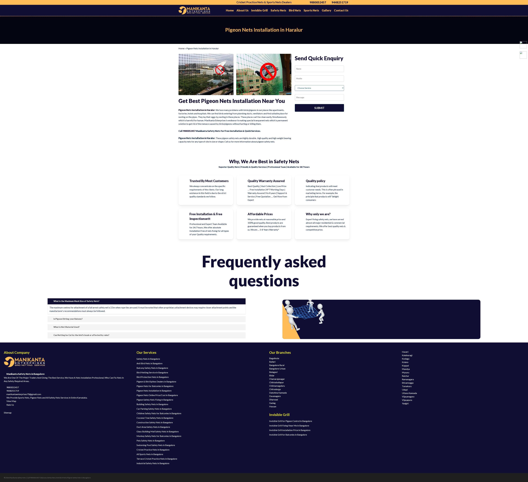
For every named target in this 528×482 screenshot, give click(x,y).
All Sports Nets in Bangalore (150, 454)
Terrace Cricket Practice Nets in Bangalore (157, 458)
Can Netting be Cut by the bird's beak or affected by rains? (81, 335)
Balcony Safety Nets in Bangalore (152, 368)
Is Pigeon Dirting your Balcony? (68, 319)
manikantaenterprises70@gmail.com (23, 394)
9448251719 (12, 390)
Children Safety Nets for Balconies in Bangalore (159, 413)
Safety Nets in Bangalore (148, 358)
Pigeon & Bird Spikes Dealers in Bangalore (156, 381)
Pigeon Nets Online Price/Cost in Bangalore (157, 395)
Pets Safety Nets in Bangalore (151, 440)
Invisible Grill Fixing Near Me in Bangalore (289, 425)
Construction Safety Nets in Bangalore (155, 422)
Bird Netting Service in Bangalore (152, 372)
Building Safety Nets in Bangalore (152, 404)
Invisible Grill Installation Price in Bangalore (289, 430)
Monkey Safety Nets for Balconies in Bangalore (159, 436)
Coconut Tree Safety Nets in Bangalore (155, 418)
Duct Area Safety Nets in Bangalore (153, 427)
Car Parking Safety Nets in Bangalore (154, 408)
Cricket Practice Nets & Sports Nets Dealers (264, 2)
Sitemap (8, 412)
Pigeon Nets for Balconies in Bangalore (155, 386)
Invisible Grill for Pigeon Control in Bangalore (290, 421)
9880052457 (189, 131)
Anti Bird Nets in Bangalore (149, 363)
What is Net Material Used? (66, 327)
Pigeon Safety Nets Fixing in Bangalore (155, 399)
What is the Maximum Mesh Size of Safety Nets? (76, 301)
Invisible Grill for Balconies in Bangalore (288, 434)
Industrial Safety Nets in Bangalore (153, 463)
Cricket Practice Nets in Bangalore (153, 449)
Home (181, 48)
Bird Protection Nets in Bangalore (153, 377)
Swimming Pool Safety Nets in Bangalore (156, 445)
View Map (11, 401)
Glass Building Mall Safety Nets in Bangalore (158, 431)
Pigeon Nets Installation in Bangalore (154, 390)
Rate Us (10, 404)
